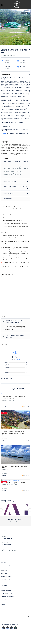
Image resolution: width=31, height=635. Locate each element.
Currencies (3, 614)
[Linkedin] (9, 550)
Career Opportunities (6, 593)
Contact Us (4, 568)
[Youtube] (15, 550)
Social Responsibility (6, 576)
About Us (3, 562)
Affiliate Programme (6, 590)
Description (5, 75)
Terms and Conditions (6, 579)
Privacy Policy (4, 570)
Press (2, 602)
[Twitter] (12, 550)
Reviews (3, 604)
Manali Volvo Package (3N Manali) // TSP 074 (14, 483)
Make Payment (4, 599)
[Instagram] (6, 550)
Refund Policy (4, 573)
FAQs (3, 317)
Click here (3, 133)
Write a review (5, 380)
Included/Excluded (8, 206)
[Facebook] (3, 550)
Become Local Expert (6, 565)
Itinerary (4, 158)
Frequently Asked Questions (8, 596)
